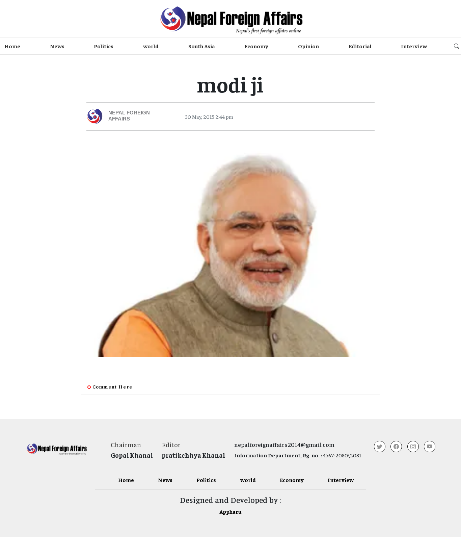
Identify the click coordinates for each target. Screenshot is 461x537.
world (151, 46)
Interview (414, 46)
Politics (103, 46)
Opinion (308, 46)
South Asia (201, 46)
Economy (256, 46)
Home (12, 46)
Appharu (230, 511)
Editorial (360, 46)
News (57, 46)
